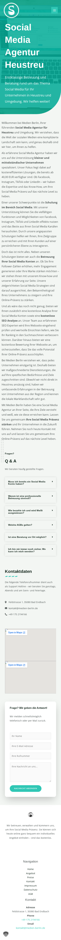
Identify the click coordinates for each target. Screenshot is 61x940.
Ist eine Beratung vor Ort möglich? (27, 537)
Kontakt (30, 881)
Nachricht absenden (25, 788)
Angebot (30, 873)
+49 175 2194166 (30, 919)
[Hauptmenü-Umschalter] (54, 10)
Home (30, 869)
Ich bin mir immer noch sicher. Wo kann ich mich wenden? (27, 550)
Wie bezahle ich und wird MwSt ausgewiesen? (25, 511)
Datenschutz (30, 889)
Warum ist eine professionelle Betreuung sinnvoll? (24, 497)
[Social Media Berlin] (11, 10)
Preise (30, 877)
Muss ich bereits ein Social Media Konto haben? (26, 482)
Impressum (30, 885)
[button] (30, 482)
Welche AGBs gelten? (20, 525)
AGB (30, 893)
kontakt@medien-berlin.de (30, 927)
